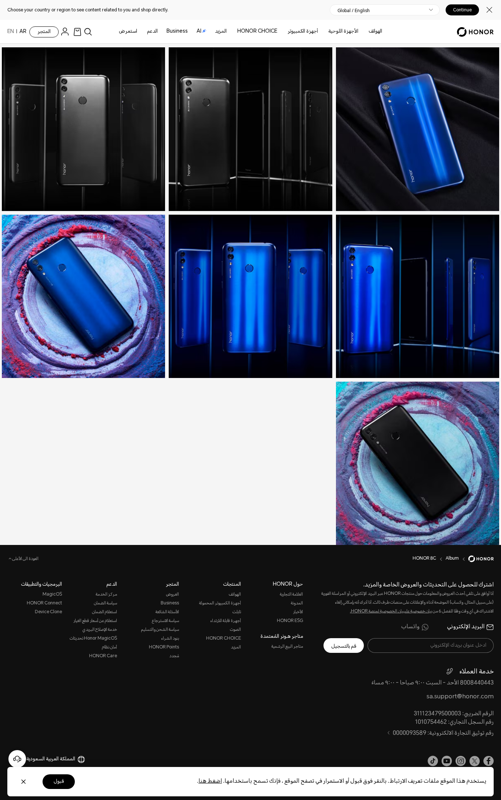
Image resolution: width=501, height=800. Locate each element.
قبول (59, 781)
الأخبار (298, 612)
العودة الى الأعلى (25, 559)
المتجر (44, 32)
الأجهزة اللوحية (343, 31)
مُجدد (174, 656)
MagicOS (52, 595)
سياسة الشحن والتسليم (160, 630)
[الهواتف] (366, 31)
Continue (462, 9)
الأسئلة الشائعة (167, 612)
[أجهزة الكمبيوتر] (285, 31)
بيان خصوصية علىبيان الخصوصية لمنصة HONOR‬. (391, 611)
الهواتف (375, 31)
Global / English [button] (353, 10)
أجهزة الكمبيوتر (303, 31)
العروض (172, 595)
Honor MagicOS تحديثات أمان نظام (93, 643)
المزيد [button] (221, 31)
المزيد (236, 647)
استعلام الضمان (104, 612)
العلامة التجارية (291, 595)
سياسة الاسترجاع (165, 621)
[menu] (66, 32)
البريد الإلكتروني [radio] (465, 627)
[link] (77, 32)
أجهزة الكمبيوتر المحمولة (220, 603)
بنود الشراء (170, 639)
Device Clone (48, 612)
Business (177, 31)
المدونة (297, 603)
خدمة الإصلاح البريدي (100, 630)
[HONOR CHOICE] (234, 31)
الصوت (235, 630)
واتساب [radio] (410, 627)
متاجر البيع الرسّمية (287, 647)
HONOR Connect (44, 603)
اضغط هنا (210, 781)
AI (199, 31)
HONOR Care (103, 656)
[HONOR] (476, 559)
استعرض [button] (128, 31)
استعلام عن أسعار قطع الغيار (95, 621)
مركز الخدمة (106, 595)
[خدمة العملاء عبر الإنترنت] (17, 759)
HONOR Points (164, 647)
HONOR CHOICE (257, 31)
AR (22, 32)
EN (10, 32)
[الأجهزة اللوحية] (325, 31)
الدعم (152, 31)
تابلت (237, 612)
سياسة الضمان (105, 603)
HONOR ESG (290, 621)
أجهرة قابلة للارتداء (225, 621)
